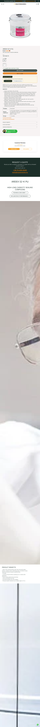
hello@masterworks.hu (30, 1)
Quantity (4, 63)
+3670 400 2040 (18, 1)
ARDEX (7, 50)
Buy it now (20, 73)
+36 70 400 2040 (20, 170)
